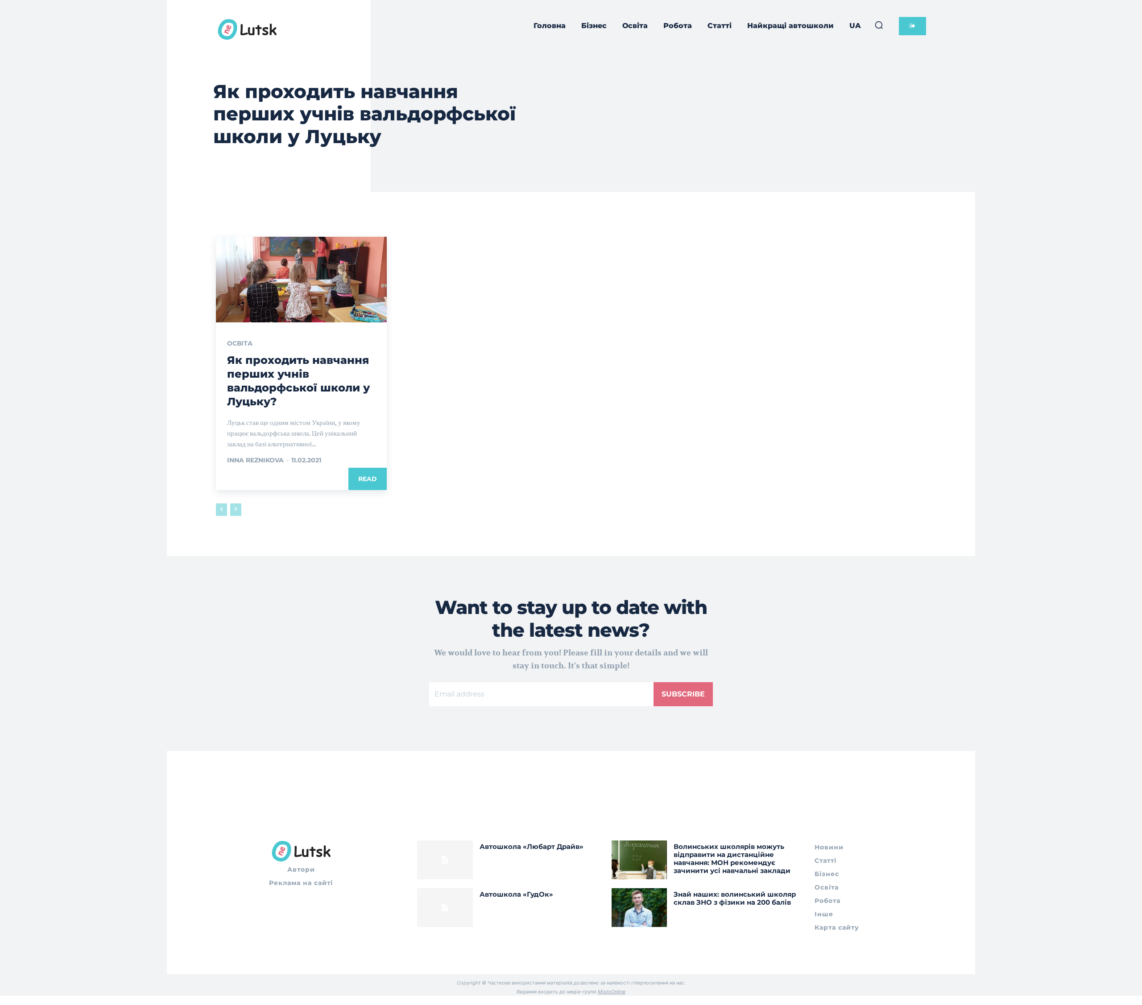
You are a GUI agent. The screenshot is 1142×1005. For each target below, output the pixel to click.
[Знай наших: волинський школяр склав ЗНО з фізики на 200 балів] (639, 907)
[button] (879, 25)
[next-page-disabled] (235, 509)
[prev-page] (221, 509)
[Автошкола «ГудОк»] (445, 907)
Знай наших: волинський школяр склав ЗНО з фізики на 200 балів (735, 898)
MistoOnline (611, 992)
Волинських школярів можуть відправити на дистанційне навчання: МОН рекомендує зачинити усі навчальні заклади (732, 858)
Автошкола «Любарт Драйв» (531, 846)
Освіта (239, 343)
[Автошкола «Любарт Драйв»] (445, 859)
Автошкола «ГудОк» (516, 894)
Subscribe (683, 694)
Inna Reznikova (255, 460)
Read (367, 479)
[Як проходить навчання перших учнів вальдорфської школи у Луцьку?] (301, 279)
